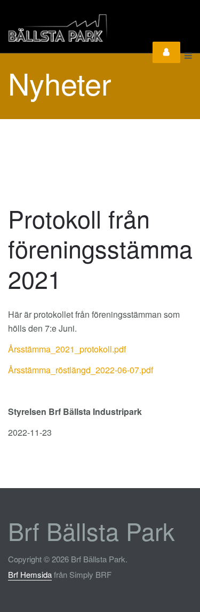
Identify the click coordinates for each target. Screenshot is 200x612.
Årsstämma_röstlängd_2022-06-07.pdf (80, 370)
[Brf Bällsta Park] (84, 28)
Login (166, 52)
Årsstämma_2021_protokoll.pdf (67, 349)
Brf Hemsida (30, 574)
